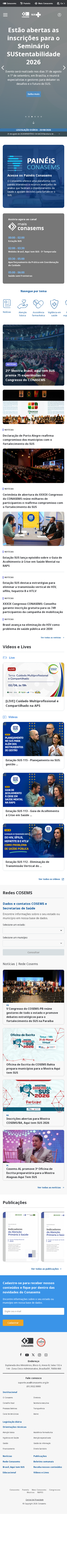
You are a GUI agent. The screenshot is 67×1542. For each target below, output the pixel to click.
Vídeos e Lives (41, 1472)
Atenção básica (23, 314)
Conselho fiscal (8, 1403)
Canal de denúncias (11, 1414)
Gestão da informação (42, 1443)
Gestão (5, 1443)
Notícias (7, 312)
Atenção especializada (42, 1438)
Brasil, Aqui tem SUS (13, 1467)
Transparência (39, 1408)
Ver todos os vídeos (49, 879)
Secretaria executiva (41, 1403)
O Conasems (8, 1397)
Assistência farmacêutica (38, 314)
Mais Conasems (44, 3)
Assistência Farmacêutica (43, 1432)
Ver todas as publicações (46, 1268)
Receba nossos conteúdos (48, 1467)
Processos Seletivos (10, 1408)
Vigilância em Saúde (11, 1438)
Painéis (26, 3)
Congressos (54, 1490)
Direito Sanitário (40, 1449)
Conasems (10, 3)
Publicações (40, 1456)
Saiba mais (34, 94)
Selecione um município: (15, 937)
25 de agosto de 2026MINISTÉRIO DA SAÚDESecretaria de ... (31, 134)
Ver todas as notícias (52, 637)
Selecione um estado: (14, 925)
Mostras (31, 1492)
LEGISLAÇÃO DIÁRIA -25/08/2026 (33, 129)
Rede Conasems (11, 1461)
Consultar (33, 952)
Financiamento (9, 1449)
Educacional (9, 1472)
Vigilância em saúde (54, 314)
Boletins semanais (44, 1461)
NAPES (40, 1492)
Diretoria (37, 1397)
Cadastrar (13, 1322)
